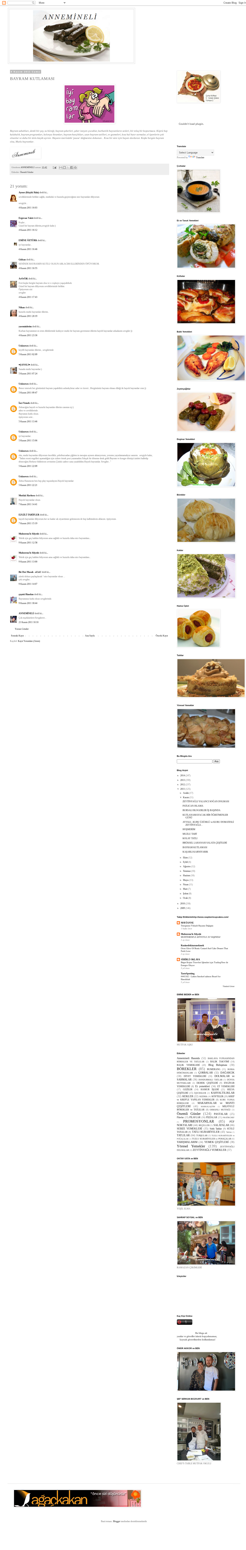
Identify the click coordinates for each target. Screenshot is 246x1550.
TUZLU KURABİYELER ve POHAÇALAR (211, 1139)
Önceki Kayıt (162, 635)
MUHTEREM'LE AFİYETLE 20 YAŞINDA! (201, 937)
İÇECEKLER (200, 1093)
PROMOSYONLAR (198, 1121)
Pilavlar (180, 1117)
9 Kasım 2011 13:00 (28, 561)
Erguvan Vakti (26, 218)
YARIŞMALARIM (187, 1142)
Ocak (185, 898)
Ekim (185, 857)
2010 (182, 903)
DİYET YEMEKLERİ (195, 1076)
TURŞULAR (201, 1135)
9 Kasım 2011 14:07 (28, 584)
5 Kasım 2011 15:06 (28, 440)
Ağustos (187, 866)
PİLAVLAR (194, 1117)
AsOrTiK (23, 278)
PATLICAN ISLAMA (193, 806)
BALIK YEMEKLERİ (188, 1065)
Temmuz (187, 871)
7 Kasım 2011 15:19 (28, 523)
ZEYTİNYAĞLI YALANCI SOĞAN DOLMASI (206, 801)
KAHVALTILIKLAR (222, 1092)
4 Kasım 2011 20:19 (28, 316)
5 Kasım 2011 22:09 (28, 466)
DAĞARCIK (227, 1072)
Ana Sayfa (90, 635)
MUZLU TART (190, 834)
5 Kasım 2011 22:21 (28, 485)
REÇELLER (204, 1125)
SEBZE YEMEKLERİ (189, 1128)
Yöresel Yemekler (191, 1146)
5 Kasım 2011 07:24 (28, 373)
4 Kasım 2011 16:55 (28, 268)
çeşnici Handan (26, 594)
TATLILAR (183, 1135)
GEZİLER (187, 1089)
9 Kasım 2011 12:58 (28, 542)
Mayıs (186, 880)
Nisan (186, 884)
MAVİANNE (187, 922)
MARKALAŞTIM (208, 1106)
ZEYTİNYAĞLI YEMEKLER (209, 1149)
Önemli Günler (26, 172)
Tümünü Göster (228, 986)
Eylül (185, 862)
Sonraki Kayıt (17, 635)
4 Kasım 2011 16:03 (28, 207)
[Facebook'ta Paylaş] (72, 167)
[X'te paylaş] (68, 167)
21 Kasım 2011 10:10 (28, 622)
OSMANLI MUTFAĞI (220, 1110)
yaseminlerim (25, 326)
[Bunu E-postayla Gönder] (61, 167)
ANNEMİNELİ (26, 613)
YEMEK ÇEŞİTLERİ (216, 1142)
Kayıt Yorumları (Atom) (29, 641)
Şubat (186, 893)
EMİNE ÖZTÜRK (28, 240)
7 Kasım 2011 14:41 (28, 504)
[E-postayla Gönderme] (54, 167)
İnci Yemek (24, 403)
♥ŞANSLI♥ (24, 364)
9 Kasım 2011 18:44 (28, 603)
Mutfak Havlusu (27, 495)
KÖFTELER (217, 1096)
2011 (182, 789)
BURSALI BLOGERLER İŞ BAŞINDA (201, 810)
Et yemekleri (202, 1086)
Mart (185, 889)
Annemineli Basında (188, 1058)
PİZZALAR (211, 1117)
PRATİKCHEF (228, 1117)
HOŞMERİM (189, 829)
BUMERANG (213, 1069)
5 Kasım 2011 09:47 (28, 392)
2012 (182, 784)
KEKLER (187, 1096)
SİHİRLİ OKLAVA (190, 959)
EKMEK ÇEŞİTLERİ (207, 1083)
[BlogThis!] (64, 167)
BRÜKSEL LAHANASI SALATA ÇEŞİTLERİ (205, 842)
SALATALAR (221, 1125)
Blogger (116, 1521)
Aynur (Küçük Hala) (29, 192)
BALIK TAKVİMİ (219, 1061)
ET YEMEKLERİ (225, 1086)
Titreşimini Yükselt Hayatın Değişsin (197, 926)
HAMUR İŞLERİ (210, 1089)
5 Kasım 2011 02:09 (28, 354)
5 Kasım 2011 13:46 (28, 421)
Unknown (24, 345)
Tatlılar (229, 1132)
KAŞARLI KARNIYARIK (195, 851)
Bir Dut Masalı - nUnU (30, 572)
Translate (200, 157)
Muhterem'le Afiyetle (29, 533)
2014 (182, 775)
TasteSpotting (187, 973)
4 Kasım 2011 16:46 (28, 249)
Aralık (186, 793)
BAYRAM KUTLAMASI (195, 847)
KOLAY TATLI (190, 838)
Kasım (186, 797)
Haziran (187, 875)
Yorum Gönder (22, 629)
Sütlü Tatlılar (216, 1128)
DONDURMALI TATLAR (210, 1080)
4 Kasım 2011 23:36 (28, 335)
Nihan (22, 307)
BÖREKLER (187, 1069)
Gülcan (22, 259)
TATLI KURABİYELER (205, 1131)
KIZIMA (203, 1096)
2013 (182, 780)
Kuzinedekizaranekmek (192, 945)
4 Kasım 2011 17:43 (28, 297)
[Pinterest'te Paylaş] (75, 167)
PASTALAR (221, 1113)
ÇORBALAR (205, 1072)
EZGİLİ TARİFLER (29, 514)
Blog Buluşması (217, 1064)
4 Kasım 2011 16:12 (28, 230)
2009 (182, 908)
